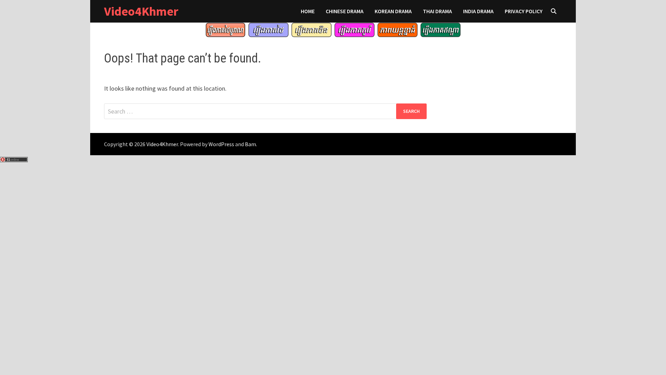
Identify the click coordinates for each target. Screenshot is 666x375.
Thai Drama (437, 11)
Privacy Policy (524, 11)
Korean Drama (393, 11)
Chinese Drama (345, 11)
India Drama (478, 11)
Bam (250, 144)
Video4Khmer (141, 11)
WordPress (221, 144)
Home (308, 11)
